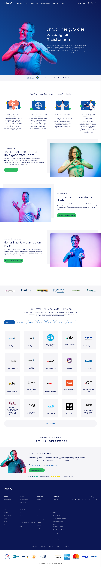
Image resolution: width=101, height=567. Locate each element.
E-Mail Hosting (23, 502)
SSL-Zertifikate (23, 506)
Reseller (22, 512)
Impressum (55, 502)
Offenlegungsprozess (58, 521)
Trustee (5, 518)
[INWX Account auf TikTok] (96, 499)
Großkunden (23, 516)
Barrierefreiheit (56, 509)
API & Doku (39, 522)
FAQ (37, 516)
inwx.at (51, 546)
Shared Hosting (24, 499)
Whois (5, 521)
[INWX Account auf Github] (86, 499)
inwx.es (67, 546)
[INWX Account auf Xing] (72, 499)
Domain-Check (7, 499)
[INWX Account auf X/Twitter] (75, 499)
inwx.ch (59, 546)
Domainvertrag (56, 515)
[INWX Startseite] (8, 3)
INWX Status (39, 528)
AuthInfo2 (6, 531)
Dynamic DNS (7, 528)
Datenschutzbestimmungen (60, 506)
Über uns (39, 499)
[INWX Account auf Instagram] (79, 499)
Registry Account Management (27, 522)
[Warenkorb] (92, 3)
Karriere (38, 502)
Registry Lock (7, 524)
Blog (21, 526)
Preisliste (6, 502)
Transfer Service (24, 519)
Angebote (6, 509)
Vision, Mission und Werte (43, 509)
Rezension (39, 525)
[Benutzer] (95, 3)
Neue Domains (7, 506)
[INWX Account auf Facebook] (82, 499)
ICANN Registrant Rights (58, 529)
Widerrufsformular (57, 543)
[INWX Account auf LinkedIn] (89, 499)
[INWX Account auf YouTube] (93, 499)
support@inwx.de (51, 465)
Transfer (6, 512)
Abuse (54, 512)
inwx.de (43, 546)
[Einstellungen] (88, 3)
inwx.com (34, 546)
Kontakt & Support (41, 519)
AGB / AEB (55, 499)
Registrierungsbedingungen (60, 518)
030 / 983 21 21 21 (36, 465)
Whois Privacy (7, 515)
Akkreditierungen (41, 506)
